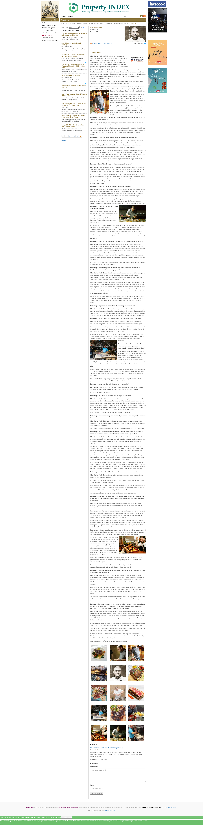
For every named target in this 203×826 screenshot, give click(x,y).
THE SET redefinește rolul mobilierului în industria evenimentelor (74, 34)
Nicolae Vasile (96, 52)
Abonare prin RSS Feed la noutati (102, 43)
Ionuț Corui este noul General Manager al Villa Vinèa (74, 95)
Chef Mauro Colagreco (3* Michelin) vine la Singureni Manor (73, 55)
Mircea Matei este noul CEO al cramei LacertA (74, 86)
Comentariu (94, 767)
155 (77, 136)
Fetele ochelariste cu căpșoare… (72, 75)
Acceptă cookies (67, 817)
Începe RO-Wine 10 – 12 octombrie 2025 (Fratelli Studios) (73, 126)
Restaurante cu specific (48, 28)
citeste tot (133, 23)
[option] (103, 7)
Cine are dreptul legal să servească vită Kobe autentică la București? (74, 104)
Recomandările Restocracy (50, 25)
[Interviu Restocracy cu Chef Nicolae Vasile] (99, 652)
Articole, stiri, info (47, 35)
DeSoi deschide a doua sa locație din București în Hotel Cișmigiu (73, 116)
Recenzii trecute (48, 38)
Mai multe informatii (54, 817)
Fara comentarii (138, 43)
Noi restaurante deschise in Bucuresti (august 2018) (106, 748)
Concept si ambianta (48, 30)
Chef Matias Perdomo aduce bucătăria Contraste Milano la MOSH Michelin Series (74, 66)
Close (1, 824)
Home (43, 23)
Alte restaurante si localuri (50, 33)
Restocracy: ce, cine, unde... (50, 40)
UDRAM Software (109, 810)
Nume (92, 785)
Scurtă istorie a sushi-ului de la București (71, 44)
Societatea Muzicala (170, 807)
